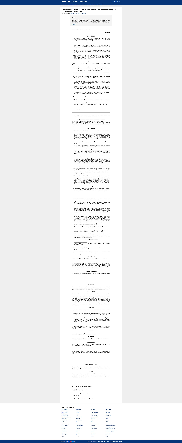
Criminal (77, 412)
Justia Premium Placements (110, 428)
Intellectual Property (94, 415)
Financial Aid (108, 413)
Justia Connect (89, 441)
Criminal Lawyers (65, 413)
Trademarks (93, 433)
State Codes (78, 427)
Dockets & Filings (65, 434)
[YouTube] (67, 441)
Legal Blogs (93, 427)
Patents (92, 431)
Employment (93, 413)
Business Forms (94, 428)
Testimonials (108, 434)
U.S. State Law (79, 424)
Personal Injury (79, 420)
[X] (74, 441)
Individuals (78, 409)
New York (78, 433)
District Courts (64, 433)
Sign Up (118, 1)
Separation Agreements (82, 13)
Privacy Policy (112, 441)
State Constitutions (79, 425)
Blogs (107, 418)
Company (99, 441)
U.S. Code (63, 427)
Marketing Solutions (110, 424)
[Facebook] (68, 441)
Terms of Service (106, 441)
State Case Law (79, 428)
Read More (74, 24)
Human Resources (73, 13)
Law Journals (108, 416)
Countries (93, 434)
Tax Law (92, 420)
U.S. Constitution (65, 425)
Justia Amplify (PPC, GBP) (110, 431)
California (78, 430)
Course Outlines (108, 415)
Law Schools (108, 409)
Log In (114, 1)
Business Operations (94, 412)
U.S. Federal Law (65, 424)
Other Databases (94, 424)
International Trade (94, 416)
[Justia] (66, 1)
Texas (77, 434)
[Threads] (71, 441)
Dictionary (107, 410)
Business (93, 409)
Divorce (77, 413)
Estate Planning (79, 416)
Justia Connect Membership (111, 425)
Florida (77, 431)
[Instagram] (70, 441)
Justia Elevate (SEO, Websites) (111, 430)
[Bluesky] (73, 441)
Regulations (64, 428)
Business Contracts (70, 5)
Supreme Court (64, 430)
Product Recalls (93, 430)
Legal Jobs (93, 425)
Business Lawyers (65, 412)
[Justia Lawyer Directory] (75, 441)
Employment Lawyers (65, 415)
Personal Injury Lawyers (66, 420)
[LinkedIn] (66, 441)
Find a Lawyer (64, 409)
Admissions (108, 412)
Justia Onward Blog (109, 433)
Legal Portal (95, 441)
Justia (62, 5)
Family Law (78, 418)
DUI (77, 415)
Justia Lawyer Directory (110, 427)
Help (102, 441)
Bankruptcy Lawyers (65, 410)
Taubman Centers (76, 5)
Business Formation (94, 410)
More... (63, 421)
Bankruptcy (78, 410)
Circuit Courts (64, 431)
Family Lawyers (64, 418)
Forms (65, 5)
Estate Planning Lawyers (66, 416)
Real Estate (93, 418)
